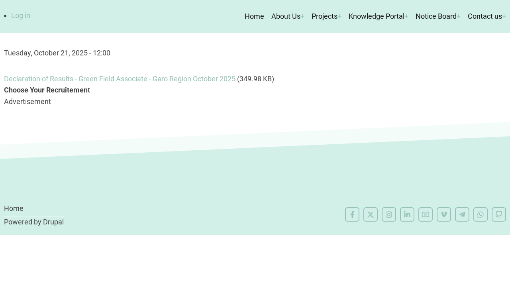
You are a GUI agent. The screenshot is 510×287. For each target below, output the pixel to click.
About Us (285, 16)
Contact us (485, 16)
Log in (20, 15)
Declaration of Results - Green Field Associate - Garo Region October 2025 (119, 79)
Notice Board (436, 16)
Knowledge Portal (376, 16)
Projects (324, 16)
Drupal (53, 222)
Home (254, 16)
